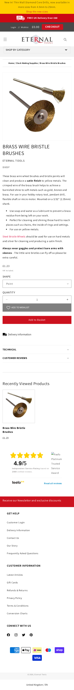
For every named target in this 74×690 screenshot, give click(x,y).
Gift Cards (12, 582)
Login (13, 27)
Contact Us (13, 537)
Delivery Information (18, 530)
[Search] (65, 39)
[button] (5, 39)
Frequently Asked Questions (22, 553)
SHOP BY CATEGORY (18, 49)
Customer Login (16, 522)
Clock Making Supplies (27, 63)
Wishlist (24, 27)
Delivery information (19, 334)
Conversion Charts (17, 613)
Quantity (9, 292)
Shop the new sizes (37, 11)
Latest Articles (15, 574)
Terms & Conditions (18, 605)
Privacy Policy (14, 598)
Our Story (12, 545)
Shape (6, 276)
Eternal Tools (40, 674)
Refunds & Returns (17, 590)
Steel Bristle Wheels (14, 236)
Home (11, 63)
